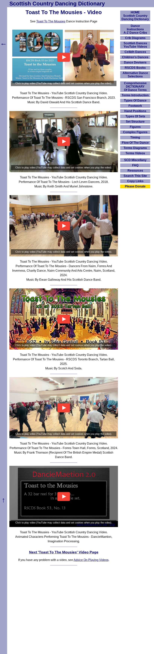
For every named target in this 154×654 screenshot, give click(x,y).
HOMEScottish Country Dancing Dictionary (135, 16)
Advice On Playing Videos (91, 560)
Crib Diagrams (135, 38)
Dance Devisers (135, 62)
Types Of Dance (135, 100)
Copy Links (135, 181)
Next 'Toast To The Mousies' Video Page (63, 552)
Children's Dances (135, 57)
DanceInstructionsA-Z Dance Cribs (135, 29)
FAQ (135, 165)
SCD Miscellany (135, 160)
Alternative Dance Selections (135, 74)
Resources (135, 170)
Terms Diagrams (135, 148)
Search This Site (135, 175)
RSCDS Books (135, 67)
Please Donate (135, 186)
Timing (135, 137)
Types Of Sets (135, 116)
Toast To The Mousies (50, 21)
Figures (135, 126)
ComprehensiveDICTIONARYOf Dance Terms (135, 87)
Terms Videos (135, 153)
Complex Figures (135, 132)
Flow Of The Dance (135, 142)
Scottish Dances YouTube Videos (135, 45)
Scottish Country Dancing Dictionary (57, 4)
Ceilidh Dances (135, 51)
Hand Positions (135, 111)
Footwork (135, 105)
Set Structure (135, 121)
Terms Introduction (135, 95)
